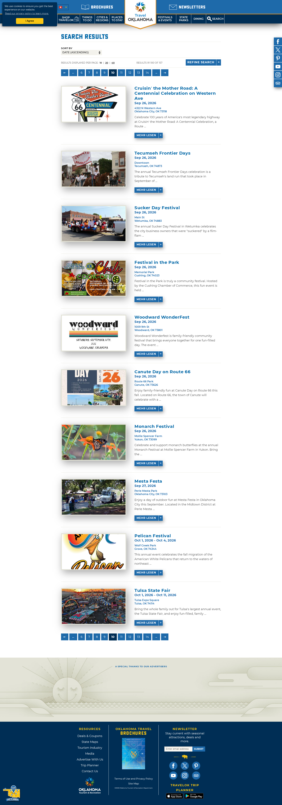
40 (113, 62)
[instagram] (278, 75)
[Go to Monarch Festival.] (93, 442)
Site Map (133, 783)
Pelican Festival (152, 535)
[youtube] (278, 66)
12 (129, 73)
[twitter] (278, 50)
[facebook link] (173, 766)
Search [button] (218, 18)
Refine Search (200, 62)
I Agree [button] (29, 20)
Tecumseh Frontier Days (162, 153)
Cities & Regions (102, 19)
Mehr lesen (146, 135)
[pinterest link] (196, 766)
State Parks (183, 19)
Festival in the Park (156, 262)
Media (89, 753)
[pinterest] (278, 58)
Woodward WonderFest (161, 317)
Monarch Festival (154, 426)
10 (112, 73)
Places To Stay (117, 19)
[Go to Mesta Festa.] (93, 497)
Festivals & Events (165, 19)
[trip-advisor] (278, 83)
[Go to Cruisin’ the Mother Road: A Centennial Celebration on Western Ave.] (93, 104)
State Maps (90, 742)
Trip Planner (90, 765)
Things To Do (87, 19)
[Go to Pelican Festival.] (93, 551)
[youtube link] (173, 775)
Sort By (66, 48)
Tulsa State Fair (152, 590)
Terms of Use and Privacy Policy (133, 778)
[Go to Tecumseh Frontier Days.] (93, 169)
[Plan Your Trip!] (11, 793)
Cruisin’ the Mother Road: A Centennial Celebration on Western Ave (175, 93)
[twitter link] (185, 766)
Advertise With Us (90, 759)
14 (147, 73)
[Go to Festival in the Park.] (93, 278)
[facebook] (278, 42)
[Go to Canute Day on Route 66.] (93, 387)
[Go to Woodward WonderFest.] (93, 333)
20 (106, 62)
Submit (199, 748)
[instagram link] (185, 775)
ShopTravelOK (66, 19)
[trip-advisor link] (196, 775)
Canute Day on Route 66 (162, 371)
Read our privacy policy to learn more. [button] (27, 13)
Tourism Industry (90, 748)
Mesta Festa (148, 481)
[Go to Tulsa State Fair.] (93, 606)
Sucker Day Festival (157, 207)
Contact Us (90, 771)
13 (138, 73)
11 (121, 73)
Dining (199, 18)
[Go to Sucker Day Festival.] (93, 223)
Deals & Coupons (89, 736)
